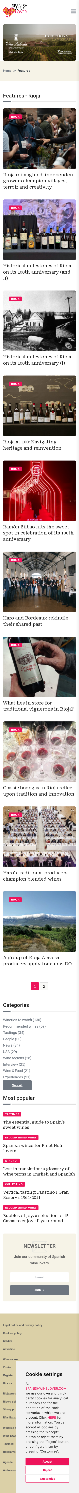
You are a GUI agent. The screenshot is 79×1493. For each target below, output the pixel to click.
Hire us (7, 1383)
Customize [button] (47, 1478)
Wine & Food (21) (16, 1071)
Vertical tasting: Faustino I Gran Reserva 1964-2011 (36, 1195)
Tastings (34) (13, 1032)
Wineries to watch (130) (22, 1020)
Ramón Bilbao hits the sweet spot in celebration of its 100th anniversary (38, 533)
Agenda (8, 1462)
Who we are (10, 1359)
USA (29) (10, 1052)
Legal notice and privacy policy (22, 1325)
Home (7, 71)
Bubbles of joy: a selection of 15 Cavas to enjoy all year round (35, 1218)
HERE (52, 1417)
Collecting (14, 1184)
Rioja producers (13, 1393)
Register (8, 1375)
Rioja (15, 116)
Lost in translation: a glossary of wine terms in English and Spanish (39, 1171)
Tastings (12, 1114)
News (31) (11, 1045)
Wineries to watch (14, 1427)
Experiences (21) (16, 1077)
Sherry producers (14, 1409)
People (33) (12, 1039)
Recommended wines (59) (24, 1026)
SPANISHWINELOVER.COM (46, 1388)
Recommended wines (20, 1137)
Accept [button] (47, 1461)
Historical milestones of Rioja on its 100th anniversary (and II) (37, 272)
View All (17, 1085)
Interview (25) (14, 1064)
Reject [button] (47, 1470)
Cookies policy (12, 1333)
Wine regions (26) (17, 1058)
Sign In (39, 1290)
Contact (8, 1367)
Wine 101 (11, 1160)
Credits (7, 1341)
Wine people (11, 1435)
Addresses (9, 1470)
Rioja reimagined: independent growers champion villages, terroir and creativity (39, 181)
